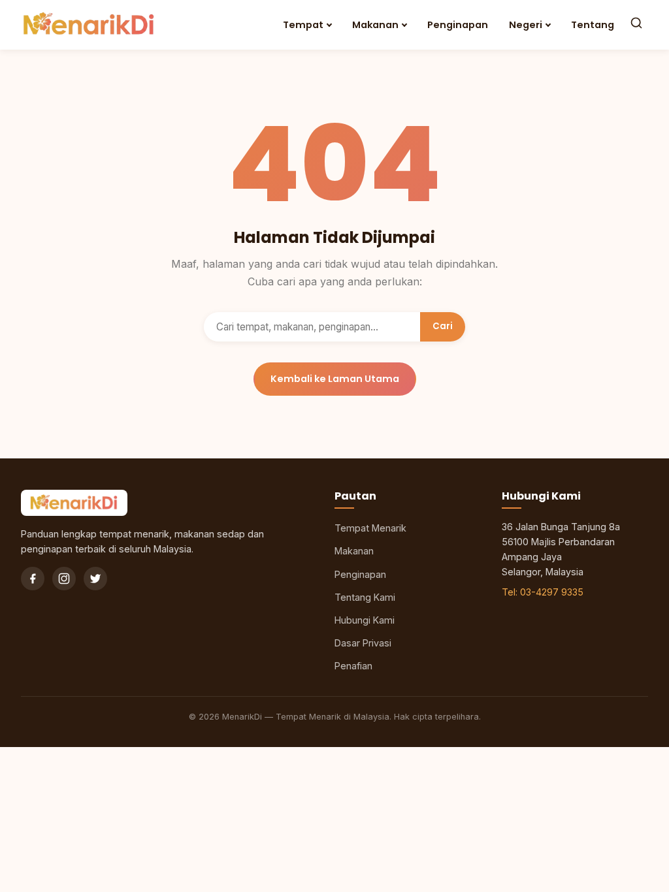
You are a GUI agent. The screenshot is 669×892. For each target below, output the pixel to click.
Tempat (303, 24)
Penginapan (457, 24)
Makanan (375, 24)
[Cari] (636, 24)
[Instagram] (64, 578)
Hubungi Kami (364, 620)
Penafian (353, 665)
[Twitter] (95, 578)
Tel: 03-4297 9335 (542, 591)
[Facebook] (32, 578)
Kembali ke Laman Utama (334, 378)
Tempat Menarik (370, 528)
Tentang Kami (364, 597)
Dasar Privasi (362, 642)
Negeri (525, 24)
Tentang (592, 24)
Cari (442, 326)
